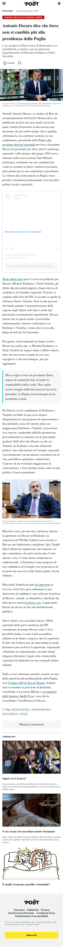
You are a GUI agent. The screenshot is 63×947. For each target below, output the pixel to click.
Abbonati (31, 935)
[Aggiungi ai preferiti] (19, 62)
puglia (23, 713)
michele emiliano (41, 709)
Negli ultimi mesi (12, 279)
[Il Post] (31, 3)
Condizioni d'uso (45, 913)
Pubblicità (33, 909)
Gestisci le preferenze (21, 913)
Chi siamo (19, 909)
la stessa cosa (33, 602)
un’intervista (42, 584)
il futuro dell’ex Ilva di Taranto (26, 683)
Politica (7, 11)
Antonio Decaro (20, 709)
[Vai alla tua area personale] (59, 3)
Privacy (45, 909)
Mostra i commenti (31, 724)
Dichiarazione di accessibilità (31, 916)
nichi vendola (10, 713)
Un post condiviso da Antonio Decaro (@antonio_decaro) (33, 266)
